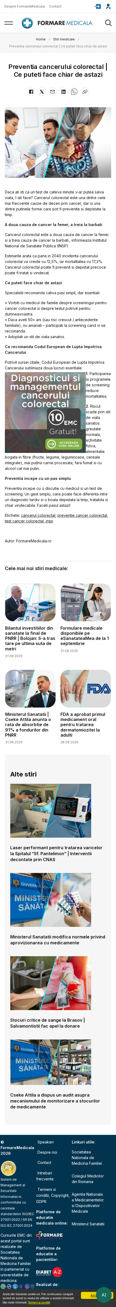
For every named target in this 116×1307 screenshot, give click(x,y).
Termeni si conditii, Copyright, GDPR (53, 1195)
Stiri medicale (64, 39)
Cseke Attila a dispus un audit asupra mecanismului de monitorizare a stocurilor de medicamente (55, 1101)
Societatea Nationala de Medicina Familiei (16, 1258)
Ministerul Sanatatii (88, 1224)
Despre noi (47, 1152)
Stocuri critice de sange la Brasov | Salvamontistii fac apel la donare (47, 1023)
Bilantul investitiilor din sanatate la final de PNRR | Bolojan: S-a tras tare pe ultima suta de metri (30, 638)
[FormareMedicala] (58, 23)
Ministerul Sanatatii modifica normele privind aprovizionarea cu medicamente (57, 939)
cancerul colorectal (38, 515)
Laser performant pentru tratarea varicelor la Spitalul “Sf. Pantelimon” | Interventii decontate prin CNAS (56, 853)
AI (104, 1295)
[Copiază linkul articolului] (85, 91)
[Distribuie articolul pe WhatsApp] (74, 91)
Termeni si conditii (39, 1302)
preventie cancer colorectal (82, 515)
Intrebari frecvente (45, 1176)
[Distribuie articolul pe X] (41, 91)
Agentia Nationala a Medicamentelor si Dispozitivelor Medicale (88, 1203)
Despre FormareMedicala (24, 6)
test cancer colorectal (24, 521)
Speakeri (45, 1142)
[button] (97, 6)
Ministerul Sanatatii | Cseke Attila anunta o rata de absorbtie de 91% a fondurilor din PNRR (28, 725)
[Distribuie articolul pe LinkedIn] (63, 91)
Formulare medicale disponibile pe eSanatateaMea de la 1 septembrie (84, 635)
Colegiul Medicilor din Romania (88, 1179)
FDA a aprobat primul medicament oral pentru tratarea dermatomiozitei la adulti (82, 725)
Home (41, 39)
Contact (55, 6)
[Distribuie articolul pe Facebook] (31, 91)
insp (49, 521)
